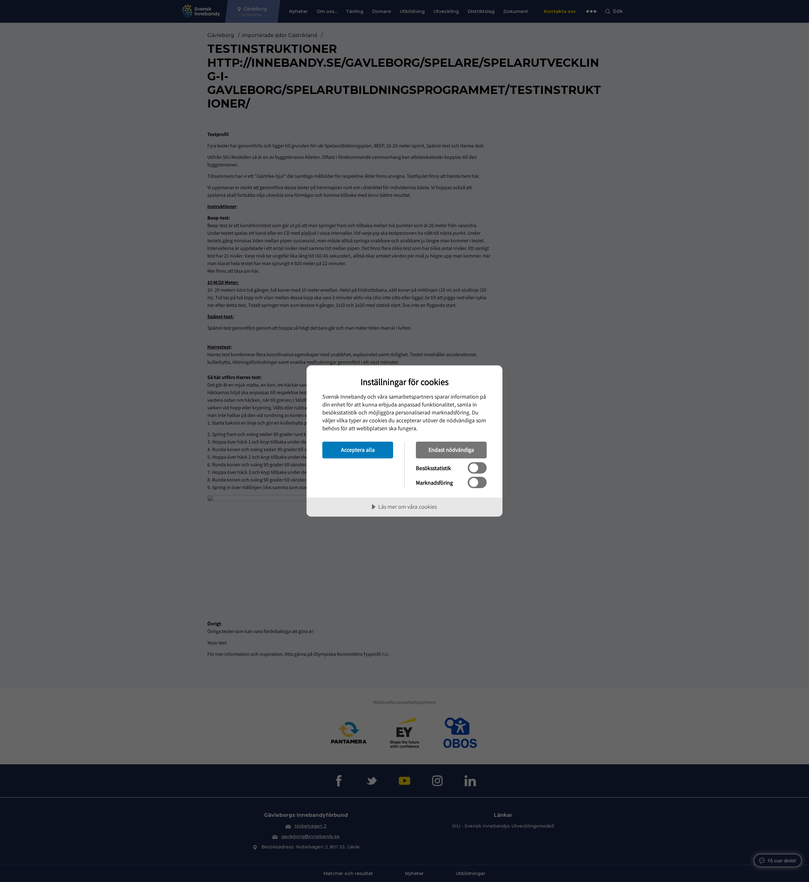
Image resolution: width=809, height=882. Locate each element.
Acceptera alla (358, 449)
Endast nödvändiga (451, 449)
